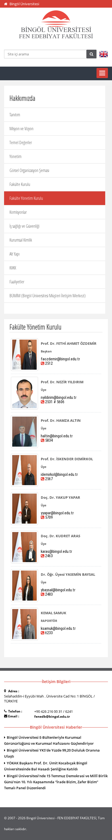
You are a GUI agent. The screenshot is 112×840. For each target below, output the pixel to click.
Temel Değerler (21, 142)
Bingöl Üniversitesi (24, 3)
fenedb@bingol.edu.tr (52, 716)
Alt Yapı (15, 254)
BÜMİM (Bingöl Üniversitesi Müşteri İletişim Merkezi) (48, 296)
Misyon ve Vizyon (21, 129)
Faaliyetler (17, 282)
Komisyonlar (18, 212)
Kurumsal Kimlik (21, 240)
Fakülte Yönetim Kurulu (26, 198)
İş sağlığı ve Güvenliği (24, 226)
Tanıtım (15, 115)
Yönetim (15, 156)
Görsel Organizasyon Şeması (29, 170)
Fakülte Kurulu (20, 184)
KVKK (13, 268)
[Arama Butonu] (91, 54)
